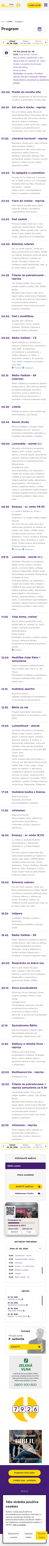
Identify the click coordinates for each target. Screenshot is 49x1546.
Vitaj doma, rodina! (24, 616)
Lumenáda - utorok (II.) (27, 557)
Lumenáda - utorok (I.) (27, 443)
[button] (25, 1165)
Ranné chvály (20, 422)
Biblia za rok (20, 707)
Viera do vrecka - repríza (28, 200)
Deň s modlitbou (23, 316)
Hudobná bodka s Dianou (28, 792)
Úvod (9, 22)
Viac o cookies (19, 1525)
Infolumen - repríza (24, 1125)
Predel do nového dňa (26, 92)
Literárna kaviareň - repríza (29, 138)
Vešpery (17, 913)
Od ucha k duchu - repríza (29, 107)
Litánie (16, 406)
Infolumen (18, 810)
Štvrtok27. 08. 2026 (38, 42)
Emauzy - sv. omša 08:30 (28, 506)
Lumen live (34, 5)
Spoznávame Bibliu (24, 1025)
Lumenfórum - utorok (26, 725)
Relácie (24, 1491)
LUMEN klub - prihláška (24, 1480)
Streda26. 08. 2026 (25, 42)
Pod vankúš (19, 219)
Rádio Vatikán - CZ (24, 337)
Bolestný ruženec (23, 244)
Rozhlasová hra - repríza (28, 1072)
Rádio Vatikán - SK (24, 935)
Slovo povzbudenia (24, 987)
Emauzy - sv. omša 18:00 (28, 835)
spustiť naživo (24, 1186)
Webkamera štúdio (24, 1193)
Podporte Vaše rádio (24, 1473)
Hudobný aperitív (23, 689)
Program (18, 22)
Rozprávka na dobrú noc (28, 963)
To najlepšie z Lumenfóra (28, 172)
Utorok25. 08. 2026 (12, 42)
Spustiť (15, 1347)
